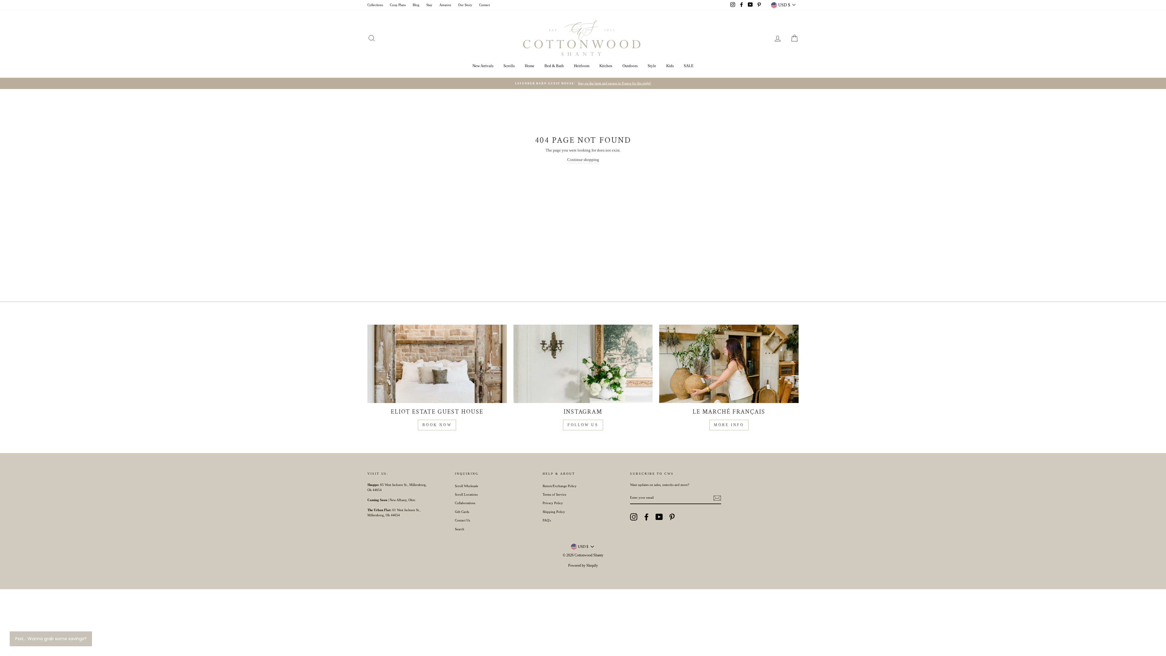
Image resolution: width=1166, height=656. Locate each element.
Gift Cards (462, 512)
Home (529, 65)
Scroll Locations (466, 494)
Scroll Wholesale (466, 486)
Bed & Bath (554, 65)
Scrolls (509, 65)
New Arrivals (482, 65)
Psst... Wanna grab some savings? (51, 639)
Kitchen (605, 65)
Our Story (465, 5)
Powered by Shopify (583, 565)
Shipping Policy (554, 512)
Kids (670, 65)
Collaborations (465, 503)
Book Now (437, 425)
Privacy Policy (553, 503)
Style (652, 65)
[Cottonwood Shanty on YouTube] (659, 517)
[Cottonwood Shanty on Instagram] (633, 517)
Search (459, 529)
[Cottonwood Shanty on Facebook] (646, 517)
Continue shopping (583, 159)
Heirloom (581, 65)
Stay (429, 5)
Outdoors (630, 65)
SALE (689, 65)
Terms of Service (554, 494)
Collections (375, 5)
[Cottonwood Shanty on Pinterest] (672, 517)
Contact (484, 5)
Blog (416, 5)
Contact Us (462, 520)
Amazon (445, 5)
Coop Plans (398, 5)
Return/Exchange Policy (560, 486)
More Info (729, 425)
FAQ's (547, 520)
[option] (583, 83)
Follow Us (583, 425)
